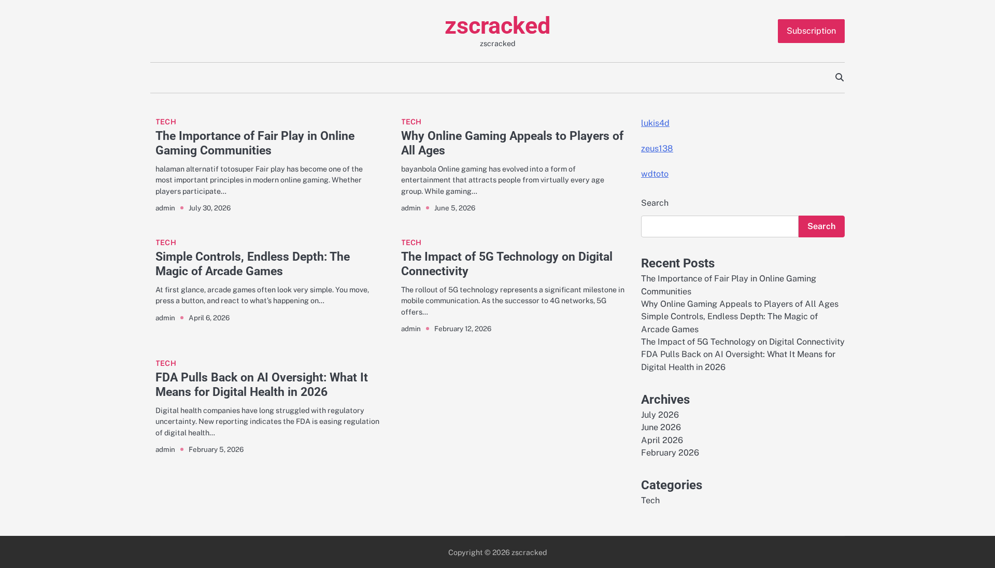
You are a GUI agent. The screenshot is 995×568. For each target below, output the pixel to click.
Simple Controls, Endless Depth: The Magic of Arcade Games (252, 263)
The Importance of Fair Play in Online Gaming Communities (254, 143)
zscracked (497, 25)
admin (165, 208)
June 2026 (661, 427)
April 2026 (662, 440)
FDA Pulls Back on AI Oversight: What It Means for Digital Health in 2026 (261, 384)
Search (655, 203)
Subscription (811, 31)
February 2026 (670, 453)
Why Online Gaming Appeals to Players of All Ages (512, 143)
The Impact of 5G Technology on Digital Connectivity (507, 263)
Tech (165, 121)
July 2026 (660, 415)
